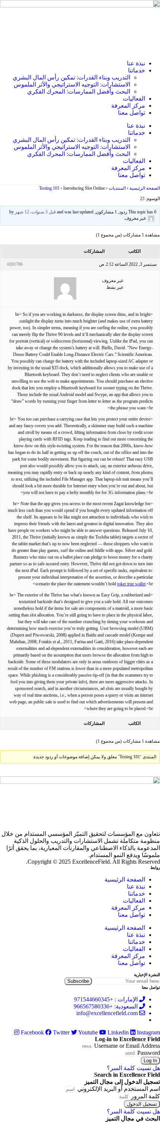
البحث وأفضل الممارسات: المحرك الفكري (78, 91)
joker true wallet (131, 583)
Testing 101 (49, 188)
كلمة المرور (145, 1096)
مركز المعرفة (128, 105)
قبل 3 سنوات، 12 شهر (35, 212)
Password (148, 1053)
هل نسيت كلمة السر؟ (133, 1068)
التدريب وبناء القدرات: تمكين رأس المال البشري (71, 77)
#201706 (15, 264)
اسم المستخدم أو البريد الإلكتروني (118, 1089)
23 (142, 198)
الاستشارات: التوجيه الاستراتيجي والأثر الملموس (72, 84)
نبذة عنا (136, 63)
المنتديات (117, 188)
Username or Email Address (127, 1046)
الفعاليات (134, 98)
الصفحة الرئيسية (144, 188)
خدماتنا (136, 70)
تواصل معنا (131, 112)
